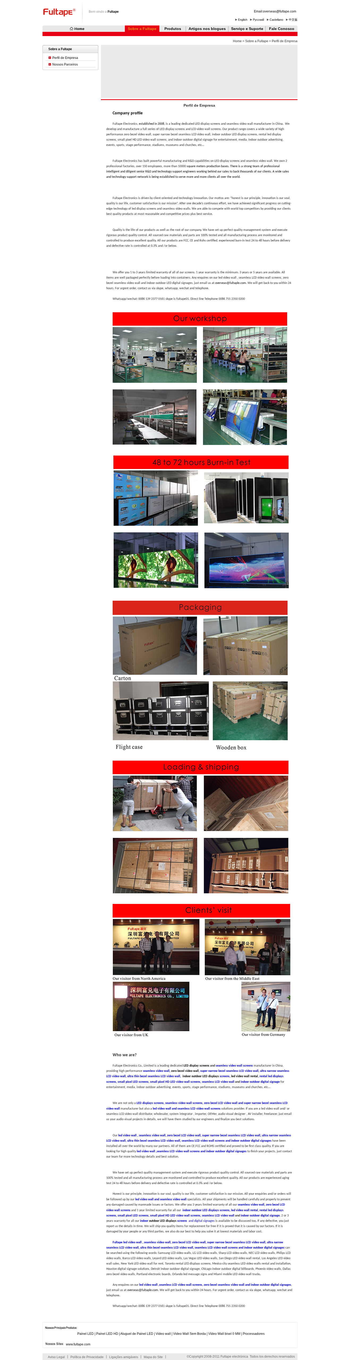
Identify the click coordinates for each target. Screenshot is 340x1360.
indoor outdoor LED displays (200, 1076)
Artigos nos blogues (207, 29)
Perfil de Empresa (65, 58)
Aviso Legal (56, 1357)
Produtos (172, 29)
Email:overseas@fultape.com (275, 11)
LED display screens (196, 1065)
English (242, 19)
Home (237, 41)
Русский (258, 19)
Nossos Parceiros (65, 64)
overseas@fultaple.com (230, 283)
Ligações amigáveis (123, 1357)
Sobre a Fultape (142, 29)
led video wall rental (244, 1076)
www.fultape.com (78, 1344)
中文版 (293, 19)
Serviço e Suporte (247, 29)
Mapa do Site (153, 1357)
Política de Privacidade (87, 1357)
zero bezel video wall (185, 1071)
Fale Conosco (281, 29)
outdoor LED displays (163, 1221)
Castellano (276, 19)
